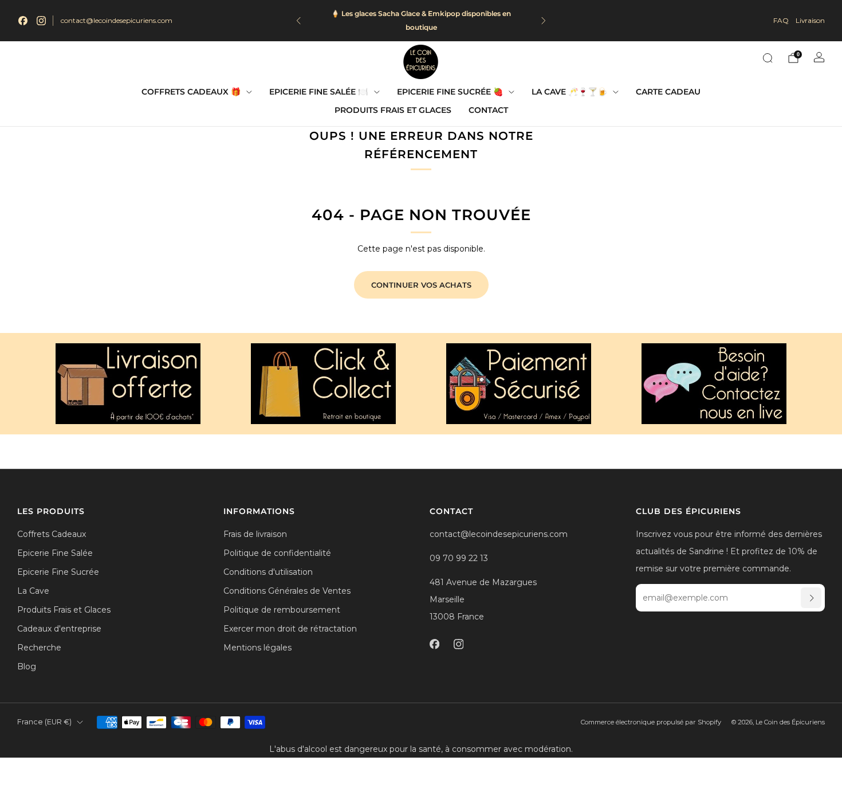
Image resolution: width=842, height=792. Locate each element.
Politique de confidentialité (277, 553)
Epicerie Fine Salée (55, 553)
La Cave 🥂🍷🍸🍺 (569, 92)
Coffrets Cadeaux (51, 534)
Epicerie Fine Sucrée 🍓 (450, 92)
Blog (26, 666)
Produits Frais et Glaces (393, 110)
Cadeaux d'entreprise (59, 629)
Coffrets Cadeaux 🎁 (191, 92)
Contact (488, 110)
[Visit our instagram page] (41, 20)
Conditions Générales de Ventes (287, 591)
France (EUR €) (44, 721)
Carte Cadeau (668, 92)
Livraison (810, 20)
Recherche (39, 647)
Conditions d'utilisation (268, 572)
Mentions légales (257, 647)
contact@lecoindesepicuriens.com (116, 20)
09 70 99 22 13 (459, 558)
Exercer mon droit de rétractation (290, 629)
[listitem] (421, 20)
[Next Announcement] (543, 20)
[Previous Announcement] (298, 20)
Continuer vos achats (421, 284)
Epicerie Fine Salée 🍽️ (318, 92)
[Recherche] (767, 58)
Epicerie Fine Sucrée (58, 572)
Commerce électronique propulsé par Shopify (651, 722)
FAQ (781, 20)
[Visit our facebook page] (23, 20)
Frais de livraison (255, 534)
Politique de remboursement (281, 610)
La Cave (33, 591)
